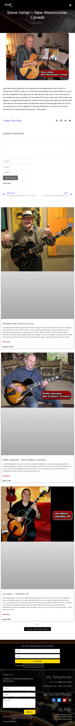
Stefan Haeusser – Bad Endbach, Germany (24, 460)
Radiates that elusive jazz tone (18, 323)
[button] (70, 5)
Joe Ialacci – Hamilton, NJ (16, 594)
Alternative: (7, 183)
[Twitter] (59, 700)
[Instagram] (70, 700)
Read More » (7, 342)
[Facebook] (54, 700)
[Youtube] (64, 700)
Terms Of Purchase (9, 721)
